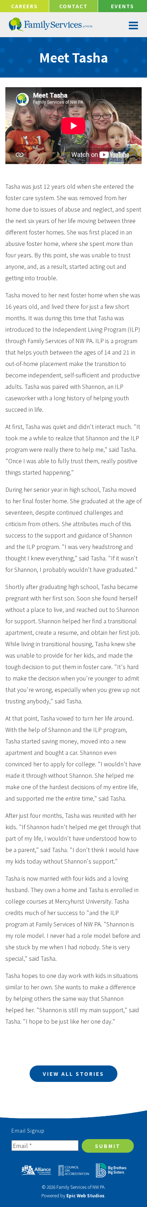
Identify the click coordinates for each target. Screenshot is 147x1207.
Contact (73, 6)
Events (122, 6)
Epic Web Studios (85, 1195)
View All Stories (73, 1073)
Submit (108, 1145)
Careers (24, 6)
